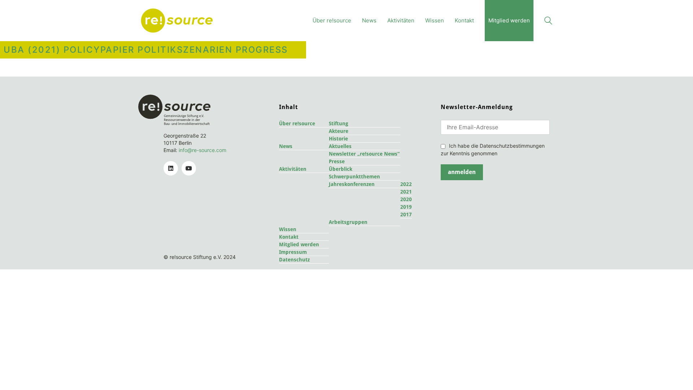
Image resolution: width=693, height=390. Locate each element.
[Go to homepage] (177, 20)
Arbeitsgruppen (348, 222)
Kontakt (288, 237)
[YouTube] (189, 168)
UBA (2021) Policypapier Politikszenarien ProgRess (146, 50)
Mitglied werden (299, 244)
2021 (406, 192)
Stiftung (338, 123)
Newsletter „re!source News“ (364, 154)
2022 (406, 184)
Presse (337, 161)
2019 (406, 207)
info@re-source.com (202, 150)
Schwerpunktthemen (354, 176)
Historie (338, 139)
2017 (406, 214)
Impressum (293, 252)
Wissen (287, 229)
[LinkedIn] (171, 168)
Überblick (340, 169)
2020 (406, 199)
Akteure (338, 131)
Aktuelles (340, 146)
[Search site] (548, 21)
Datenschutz (294, 260)
